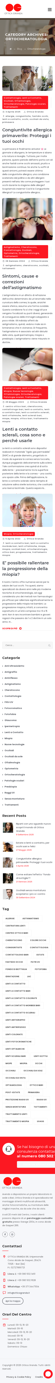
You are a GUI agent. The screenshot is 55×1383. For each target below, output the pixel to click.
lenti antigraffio (15, 1019)
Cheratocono (29, 247)
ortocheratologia (37, 549)
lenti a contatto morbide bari (23, 1005)
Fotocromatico (13, 708)
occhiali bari (18, 549)
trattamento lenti (16, 1114)
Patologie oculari (36, 103)
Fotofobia (10, 714)
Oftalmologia (22, 100)
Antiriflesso (11, 678)
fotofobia (41, 969)
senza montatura (16, 1106)
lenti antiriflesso (16, 1027)
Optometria (10, 253)
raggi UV (42, 1099)
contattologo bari (12, 409)
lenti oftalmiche (11, 415)
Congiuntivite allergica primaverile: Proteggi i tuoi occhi (27, 135)
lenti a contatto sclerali (35, 412)
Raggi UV (10, 792)
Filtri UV (9, 702)
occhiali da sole (33, 1070)
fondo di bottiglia (16, 969)
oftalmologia (14, 1085)
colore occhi (38, 940)
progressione (23, 552)
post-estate (13, 1092)
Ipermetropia (12, 726)
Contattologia (12, 97)
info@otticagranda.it (19, 1292)
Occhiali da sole (14, 756)
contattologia (39, 947)
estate (40, 954)
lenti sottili (41, 1056)
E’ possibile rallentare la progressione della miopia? (25, 568)
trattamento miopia (17, 1121)
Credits (39, 1376)
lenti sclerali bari (32, 415)
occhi (25, 119)
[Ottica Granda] (13, 9)
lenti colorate (14, 1034)
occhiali (43, 265)
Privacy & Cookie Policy (18, 1376)
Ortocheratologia (14, 103)
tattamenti (8, 268)
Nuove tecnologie (23, 391)
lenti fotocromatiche (18, 1041)
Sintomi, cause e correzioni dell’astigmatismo (22, 281)
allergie (10, 116)
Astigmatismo (12, 247)
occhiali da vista (39, 119)
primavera (8, 122)
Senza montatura (14, 798)
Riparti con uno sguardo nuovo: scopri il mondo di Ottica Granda (33, 827)
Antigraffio (11, 671)
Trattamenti (11, 107)
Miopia (8, 391)
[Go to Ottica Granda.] (11, 49)
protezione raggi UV (17, 1099)
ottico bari (26, 418)
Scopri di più (9, 628)
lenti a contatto (11, 119)
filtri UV (35, 962)
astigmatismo (14, 265)
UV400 (40, 1121)
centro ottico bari (16, 406)
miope (5, 418)
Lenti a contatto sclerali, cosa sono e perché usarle (23, 435)
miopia (15, 418)
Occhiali (8, 100)
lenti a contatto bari (17, 543)
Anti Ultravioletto (14, 665)
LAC (29, 976)
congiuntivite (23, 116)
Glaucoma (10, 720)
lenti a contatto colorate (21, 998)
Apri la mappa (13, 1301)
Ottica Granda (35, 111)
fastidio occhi (40, 116)
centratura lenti (15, 925)
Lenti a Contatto (31, 97)
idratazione (12, 976)
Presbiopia (11, 786)
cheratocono (30, 265)
